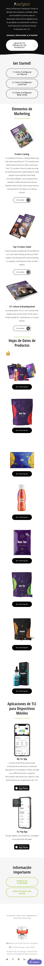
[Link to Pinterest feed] (18, 959)
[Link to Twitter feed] (7, 959)
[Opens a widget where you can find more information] (34, 962)
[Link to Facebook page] (12, 959)
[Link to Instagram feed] (35, 959)
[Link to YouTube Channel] (30, 959)
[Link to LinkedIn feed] (24, 959)
